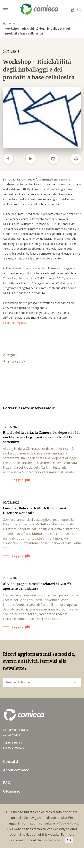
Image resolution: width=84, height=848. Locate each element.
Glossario (11, 791)
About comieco (16, 770)
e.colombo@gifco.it (15, 323)
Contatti (10, 761)
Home (7, 23)
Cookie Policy (68, 823)
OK (69, 840)
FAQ (6, 782)
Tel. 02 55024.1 (12, 743)
